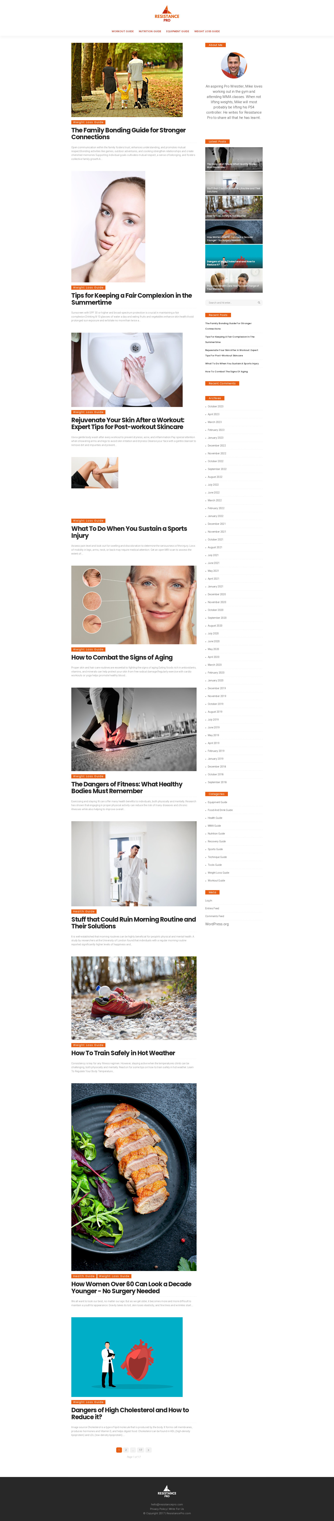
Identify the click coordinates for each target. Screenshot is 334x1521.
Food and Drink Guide (220, 810)
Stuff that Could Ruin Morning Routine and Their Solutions (133, 923)
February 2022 (216, 508)
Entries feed (212, 908)
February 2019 (216, 751)
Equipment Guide (177, 31)
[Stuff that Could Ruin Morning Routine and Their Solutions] (134, 863)
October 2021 (216, 539)
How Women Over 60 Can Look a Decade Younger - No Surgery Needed (131, 1288)
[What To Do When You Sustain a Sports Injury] (94, 472)
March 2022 (215, 500)
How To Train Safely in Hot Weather (123, 1053)
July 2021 (213, 555)
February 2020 (216, 672)
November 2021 (217, 531)
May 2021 (213, 570)
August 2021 (215, 547)
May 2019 (213, 735)
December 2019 (217, 688)
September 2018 (217, 782)
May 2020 (213, 649)
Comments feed (214, 916)
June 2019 (214, 727)
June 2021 (214, 563)
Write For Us (176, 1509)
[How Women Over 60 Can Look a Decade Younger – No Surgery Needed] (134, 1177)
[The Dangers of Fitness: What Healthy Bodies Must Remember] (134, 729)
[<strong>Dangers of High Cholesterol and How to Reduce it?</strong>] (127, 1357)
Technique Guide (217, 857)
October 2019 (216, 704)
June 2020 (214, 641)
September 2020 (217, 617)
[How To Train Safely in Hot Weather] (134, 998)
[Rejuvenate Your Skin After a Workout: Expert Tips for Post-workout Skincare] (127, 370)
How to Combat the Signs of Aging (122, 657)
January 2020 (216, 680)
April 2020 (213, 657)
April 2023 (213, 414)
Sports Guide (215, 849)
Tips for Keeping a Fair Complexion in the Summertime (131, 299)
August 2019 (215, 711)
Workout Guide (123, 31)
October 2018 (216, 774)
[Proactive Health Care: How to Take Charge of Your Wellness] (234, 281)
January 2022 (216, 516)
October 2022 (216, 461)
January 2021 (216, 586)
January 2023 (216, 437)
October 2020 (216, 610)
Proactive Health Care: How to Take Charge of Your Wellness (233, 287)
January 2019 (216, 758)
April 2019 (213, 743)
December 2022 (217, 445)
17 (140, 1450)
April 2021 (213, 578)
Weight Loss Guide (207, 31)
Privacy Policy (158, 1509)
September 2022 (217, 469)
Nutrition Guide (150, 31)
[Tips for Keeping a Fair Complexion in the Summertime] (108, 226)
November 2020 (217, 602)
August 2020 (215, 625)
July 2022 (213, 484)
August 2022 (215, 477)
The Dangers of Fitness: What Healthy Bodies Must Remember (126, 788)
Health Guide (84, 911)
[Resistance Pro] (167, 13)
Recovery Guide (217, 841)
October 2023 (216, 406)
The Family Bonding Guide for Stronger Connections (128, 134)
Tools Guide (215, 865)
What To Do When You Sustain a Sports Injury (129, 532)
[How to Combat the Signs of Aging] (134, 605)
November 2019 (217, 696)
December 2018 (217, 766)
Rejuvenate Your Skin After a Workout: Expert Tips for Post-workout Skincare (127, 423)
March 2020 (215, 664)
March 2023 (215, 422)
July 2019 (213, 719)
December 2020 (217, 594)
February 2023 (216, 430)
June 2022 (214, 492)
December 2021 (217, 523)
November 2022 (217, 453)
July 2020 (213, 633)
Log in (208, 900)
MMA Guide (214, 825)
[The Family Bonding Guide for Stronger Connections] (127, 80)
